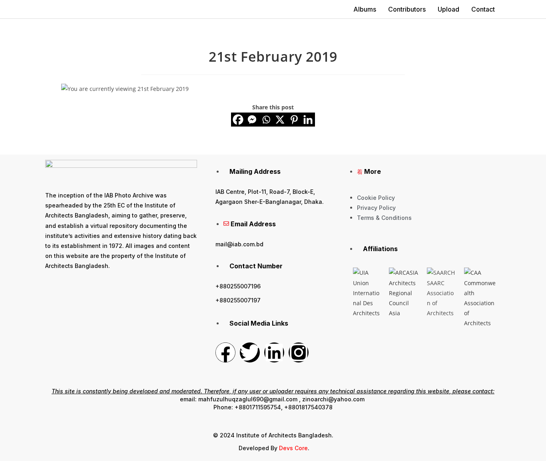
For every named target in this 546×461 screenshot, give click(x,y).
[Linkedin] (308, 120)
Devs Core (293, 448)
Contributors (407, 9)
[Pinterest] (294, 120)
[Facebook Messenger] (252, 120)
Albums (364, 9)
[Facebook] (238, 120)
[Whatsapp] (266, 120)
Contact (483, 9)
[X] (280, 120)
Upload (448, 9)
